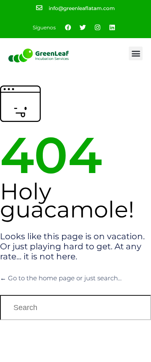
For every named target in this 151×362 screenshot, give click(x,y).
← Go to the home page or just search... (61, 278)
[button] (136, 53)
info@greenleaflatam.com (82, 8)
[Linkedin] (112, 27)
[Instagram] (97, 27)
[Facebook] (68, 27)
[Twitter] (83, 27)
